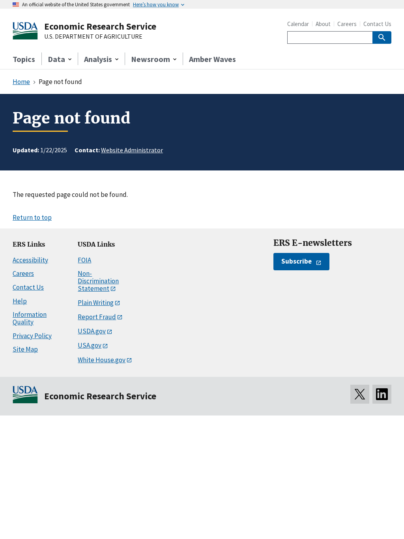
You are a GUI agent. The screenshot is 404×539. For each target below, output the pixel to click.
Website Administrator (132, 150)
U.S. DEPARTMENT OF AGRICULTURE (93, 36)
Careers (347, 23)
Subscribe (296, 261)
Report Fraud (97, 317)
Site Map (25, 349)
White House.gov (101, 360)
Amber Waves (212, 59)
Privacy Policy (32, 335)
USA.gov (89, 345)
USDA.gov (92, 331)
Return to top (32, 217)
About (323, 23)
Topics (24, 59)
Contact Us (377, 23)
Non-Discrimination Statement (98, 280)
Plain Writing (96, 302)
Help (20, 301)
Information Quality (30, 318)
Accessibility (30, 260)
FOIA (84, 260)
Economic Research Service (100, 26)
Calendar (298, 23)
